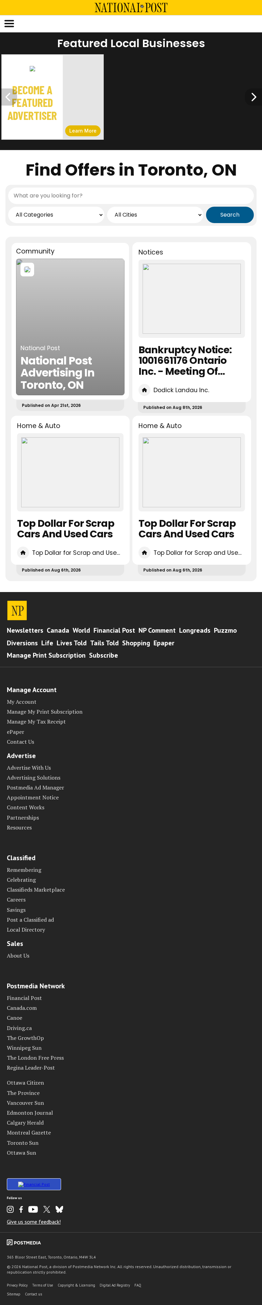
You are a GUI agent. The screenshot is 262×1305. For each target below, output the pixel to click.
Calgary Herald (25, 1122)
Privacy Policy (17, 1285)
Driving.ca (19, 1028)
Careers (16, 899)
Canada (58, 630)
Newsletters (25, 630)
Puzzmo (225, 630)
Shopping (136, 642)
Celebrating (21, 879)
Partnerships (23, 817)
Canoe (14, 1017)
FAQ (137, 1285)
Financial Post (114, 630)
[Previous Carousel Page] (8, 97)
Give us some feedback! (34, 1221)
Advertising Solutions (33, 777)
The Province (23, 1093)
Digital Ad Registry (115, 1285)
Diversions (22, 642)
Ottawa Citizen (25, 1082)
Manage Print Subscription (46, 655)
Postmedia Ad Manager (35, 787)
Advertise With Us (29, 767)
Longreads (194, 630)
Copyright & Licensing (76, 1285)
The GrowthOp (25, 1038)
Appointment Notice (33, 797)
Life (47, 642)
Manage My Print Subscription (45, 711)
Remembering (24, 870)
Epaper (164, 642)
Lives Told (72, 642)
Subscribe (103, 655)
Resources (19, 827)
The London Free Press (35, 1057)
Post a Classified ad (30, 919)
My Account (22, 701)
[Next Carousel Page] (253, 97)
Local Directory (26, 929)
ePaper (15, 732)
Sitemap (13, 1294)
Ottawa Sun (21, 1152)
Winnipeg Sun (24, 1048)
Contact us (33, 1294)
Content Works (25, 807)
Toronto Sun (23, 1142)
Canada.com (22, 1008)
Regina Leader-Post (31, 1067)
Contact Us (20, 741)
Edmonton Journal (30, 1112)
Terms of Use (42, 1285)
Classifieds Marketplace (36, 889)
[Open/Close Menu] (9, 23)
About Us (18, 955)
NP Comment (157, 630)
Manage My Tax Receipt (36, 721)
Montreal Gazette (29, 1132)
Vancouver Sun (25, 1103)
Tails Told (104, 642)
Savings (16, 910)
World (81, 630)
